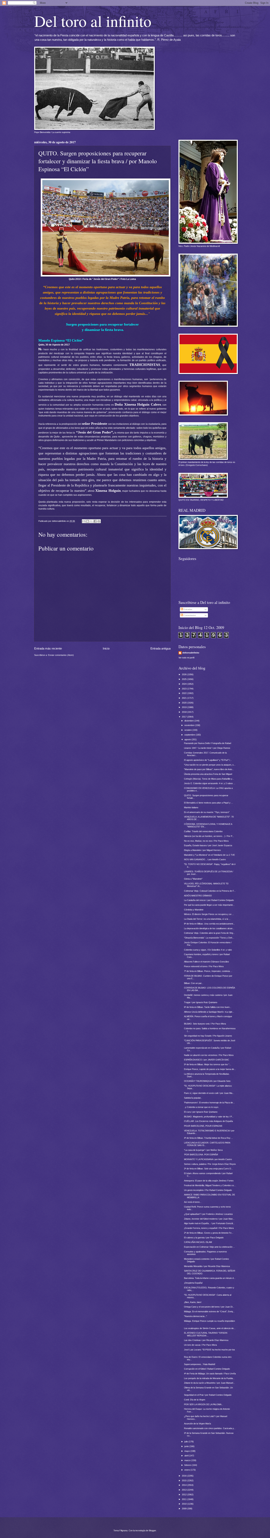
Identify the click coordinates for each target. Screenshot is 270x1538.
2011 (184, 1499)
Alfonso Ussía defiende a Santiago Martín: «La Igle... (209, 1012)
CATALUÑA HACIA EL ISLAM (198, 1242)
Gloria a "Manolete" (193, 879)
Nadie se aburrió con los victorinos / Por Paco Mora (208, 1055)
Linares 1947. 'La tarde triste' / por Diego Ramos (207, 748)
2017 (184, 717)
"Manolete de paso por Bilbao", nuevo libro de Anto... (209, 769)
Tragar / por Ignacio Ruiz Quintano (200, 1002)
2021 (184, 698)
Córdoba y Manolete (193, 909)
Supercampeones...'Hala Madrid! (199, 1364)
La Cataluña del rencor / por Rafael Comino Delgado (209, 900)
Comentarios (189, 615)
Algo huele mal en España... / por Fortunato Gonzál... (209, 1223)
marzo (187, 1460)
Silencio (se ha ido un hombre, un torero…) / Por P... (209, 836)
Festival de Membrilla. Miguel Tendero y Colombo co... (210, 1185)
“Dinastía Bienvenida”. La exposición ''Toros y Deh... (209, 938)
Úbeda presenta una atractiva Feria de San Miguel (208, 774)
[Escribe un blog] (88, 521)
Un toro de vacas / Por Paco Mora (200, 1345)
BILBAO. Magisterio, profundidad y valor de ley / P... (208, 1116)
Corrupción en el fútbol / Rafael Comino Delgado (207, 1369)
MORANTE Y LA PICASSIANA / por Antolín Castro (208, 1159)
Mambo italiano (191, 807)
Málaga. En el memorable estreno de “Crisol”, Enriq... (209, 1311)
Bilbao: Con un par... (193, 983)
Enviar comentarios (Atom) (61, 655)
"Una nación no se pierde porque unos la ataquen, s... (209, 765)
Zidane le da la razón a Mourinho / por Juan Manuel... (209, 1383)
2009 (184, 1508)
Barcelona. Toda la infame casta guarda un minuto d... (209, 1278)
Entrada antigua (160, 648)
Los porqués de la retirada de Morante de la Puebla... (209, 1378)
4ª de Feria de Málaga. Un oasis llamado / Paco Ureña (210, 1373)
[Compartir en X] (91, 521)
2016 (184, 1476)
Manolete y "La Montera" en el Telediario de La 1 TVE (209, 855)
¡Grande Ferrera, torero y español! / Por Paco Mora (209, 1228)
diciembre (189, 720)
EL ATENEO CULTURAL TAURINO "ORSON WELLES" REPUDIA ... (205, 1334)
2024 (184, 684)
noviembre (189, 725)
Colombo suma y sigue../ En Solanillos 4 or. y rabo (208, 950)
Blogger (152, 1530)
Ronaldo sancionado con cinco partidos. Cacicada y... (209, 1428)
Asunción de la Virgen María (197, 1423)
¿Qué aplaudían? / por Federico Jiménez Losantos (208, 1214)
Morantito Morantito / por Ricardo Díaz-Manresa (207, 1266)
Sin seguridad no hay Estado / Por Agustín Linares (208, 1036)
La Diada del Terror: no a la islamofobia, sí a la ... (207, 919)
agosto (188, 739)
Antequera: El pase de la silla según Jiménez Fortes (209, 1180)
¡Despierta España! (193, 1283)
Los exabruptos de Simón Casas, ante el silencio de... (209, 1328)
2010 (184, 1504)
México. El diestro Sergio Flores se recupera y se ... (209, 914)
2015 (184, 1480)
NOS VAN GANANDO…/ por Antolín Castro (205, 859)
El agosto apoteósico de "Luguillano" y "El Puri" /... (208, 760)
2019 (184, 707)
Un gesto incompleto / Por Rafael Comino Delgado (208, 1190)
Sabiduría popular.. (193, 1098)
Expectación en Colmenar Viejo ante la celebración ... (209, 1247)
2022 (184, 693)
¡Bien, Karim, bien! (192, 1302)
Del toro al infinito (92, 20)
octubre (188, 730)
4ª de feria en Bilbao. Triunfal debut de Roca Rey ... (208, 1138)
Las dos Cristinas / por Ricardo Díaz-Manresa (206, 1340)
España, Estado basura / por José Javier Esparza (208, 845)
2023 (184, 688)
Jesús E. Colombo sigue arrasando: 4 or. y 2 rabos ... (209, 783)
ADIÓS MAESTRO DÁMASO (198, 895)
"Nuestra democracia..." (195, 1316)
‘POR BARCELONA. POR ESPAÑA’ (201, 1154)
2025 (184, 679)
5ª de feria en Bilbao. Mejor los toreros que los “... (207, 1064)
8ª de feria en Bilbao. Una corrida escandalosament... (209, 923)
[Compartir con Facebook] (95, 521)
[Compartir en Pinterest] (99, 521)
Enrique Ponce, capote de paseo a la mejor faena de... (210, 1069)
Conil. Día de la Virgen (194, 1399)
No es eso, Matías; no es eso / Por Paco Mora (206, 841)
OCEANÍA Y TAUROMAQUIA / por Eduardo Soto (207, 1081)
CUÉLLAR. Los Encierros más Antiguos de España (208, 1121)
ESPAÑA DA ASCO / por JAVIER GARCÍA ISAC (206, 1059)
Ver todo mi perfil (186, 657)
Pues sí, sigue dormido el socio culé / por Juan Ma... (209, 1093)
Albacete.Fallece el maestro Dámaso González (206, 961)
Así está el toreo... (192, 1202)
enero (187, 1470)
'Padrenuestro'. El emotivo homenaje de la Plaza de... (209, 1102)
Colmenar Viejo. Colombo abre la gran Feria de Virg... (209, 933)
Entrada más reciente (48, 648)
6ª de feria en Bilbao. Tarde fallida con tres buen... (207, 1007)
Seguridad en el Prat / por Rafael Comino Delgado (207, 1395)
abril (186, 1455)
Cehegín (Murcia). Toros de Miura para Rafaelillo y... (209, 779)
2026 (184, 674)
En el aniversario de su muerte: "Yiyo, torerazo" (206, 812)
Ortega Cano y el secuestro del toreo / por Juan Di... (209, 1307)
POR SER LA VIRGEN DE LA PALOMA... (203, 1404)
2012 (184, 1494)
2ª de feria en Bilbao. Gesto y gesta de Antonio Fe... (208, 1233)
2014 (184, 1485)
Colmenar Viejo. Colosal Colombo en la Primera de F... (210, 891)
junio (186, 1446)
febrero (188, 1465)
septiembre (190, 735)
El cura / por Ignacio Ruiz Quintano (200, 1112)
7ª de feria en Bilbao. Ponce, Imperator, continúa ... (208, 971)
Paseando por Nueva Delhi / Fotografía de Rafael (207, 743)
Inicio (106, 648)
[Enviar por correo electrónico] (84, 521)
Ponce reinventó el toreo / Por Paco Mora (204, 966)
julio (186, 1441)
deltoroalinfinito (190, 652)
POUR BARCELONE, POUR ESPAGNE (203, 1126)
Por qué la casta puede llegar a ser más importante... (209, 905)
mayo (187, 1451)
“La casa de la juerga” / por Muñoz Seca (203, 1150)
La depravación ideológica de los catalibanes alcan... (209, 928)
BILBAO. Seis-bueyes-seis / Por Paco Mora (205, 1024)
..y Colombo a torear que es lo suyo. (201, 1107)
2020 (184, 702)
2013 (184, 1490)
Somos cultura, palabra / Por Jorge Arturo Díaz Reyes (210, 1164)
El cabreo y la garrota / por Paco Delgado (204, 1237)
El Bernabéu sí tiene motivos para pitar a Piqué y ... (208, 803)
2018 (184, 712)
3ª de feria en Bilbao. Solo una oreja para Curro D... (208, 1168)
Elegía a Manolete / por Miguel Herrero (202, 850)
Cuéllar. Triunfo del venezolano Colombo (203, 831)
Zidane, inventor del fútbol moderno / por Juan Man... (209, 1219)
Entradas (187, 609)
